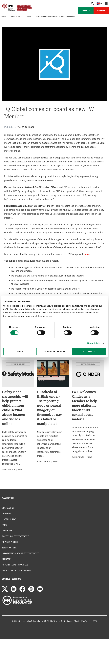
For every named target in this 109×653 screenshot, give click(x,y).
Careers (6, 513)
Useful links (9, 519)
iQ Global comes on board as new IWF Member (55, 16)
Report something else (15, 564)
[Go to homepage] (17, 13)
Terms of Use (9, 547)
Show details (93, 343)
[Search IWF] (92, 3)
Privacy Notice (10, 542)
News (29, 16)
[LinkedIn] (14, 591)
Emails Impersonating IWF (16, 570)
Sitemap (6, 559)
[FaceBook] (22, 591)
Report (101, 11)
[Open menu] (106, 3)
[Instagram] (31, 591)
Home (3, 16)
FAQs (4, 525)
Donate (86, 11)
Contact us (8, 508)
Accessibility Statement (15, 536)
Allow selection (54, 351)
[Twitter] (5, 591)
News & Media (17, 16)
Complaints (8, 530)
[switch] (41, 332)
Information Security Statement (20, 553)
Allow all (89, 351)
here (87, 254)
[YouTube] (40, 591)
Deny (20, 351)
